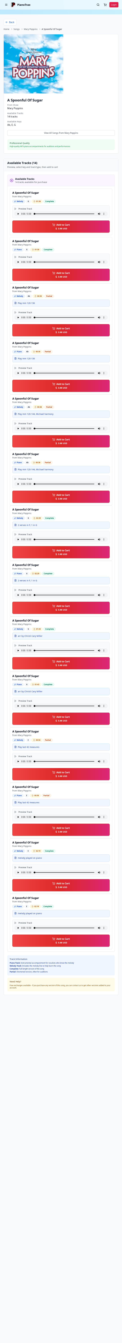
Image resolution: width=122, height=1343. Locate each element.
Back (11, 22)
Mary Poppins (30, 29)
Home (6, 29)
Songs (17, 29)
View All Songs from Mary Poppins (61, 132)
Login (114, 4)
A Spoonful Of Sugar (25, 192)
